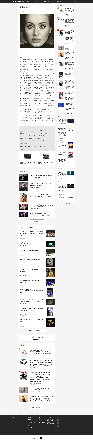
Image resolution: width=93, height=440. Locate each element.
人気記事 (32, 1)
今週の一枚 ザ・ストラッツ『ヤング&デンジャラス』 (32, 144)
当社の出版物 (40, 420)
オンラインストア (41, 422)
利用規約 (21, 432)
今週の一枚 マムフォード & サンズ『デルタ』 (30, 138)
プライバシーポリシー (27, 432)
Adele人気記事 (23, 171)
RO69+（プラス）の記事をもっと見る (36, 330)
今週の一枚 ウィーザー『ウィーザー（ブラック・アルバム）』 (33, 130)
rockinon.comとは (16, 432)
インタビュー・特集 (43, 1)
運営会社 (39, 432)
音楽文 (39, 417)
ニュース (36, 1)
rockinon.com (18, 1)
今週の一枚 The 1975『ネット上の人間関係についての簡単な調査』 (35, 136)
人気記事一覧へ (70, 113)
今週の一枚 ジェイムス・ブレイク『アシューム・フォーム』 (33, 133)
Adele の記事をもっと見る (36, 221)
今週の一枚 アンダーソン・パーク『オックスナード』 (32, 135)
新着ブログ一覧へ (69, 203)
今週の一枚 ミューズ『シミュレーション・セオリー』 (32, 140)
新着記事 (27, 1)
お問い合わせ (34, 432)
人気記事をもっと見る (36, 407)
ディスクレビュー (31, 427)
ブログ (48, 1)
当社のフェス (59, 1)
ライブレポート (30, 425)
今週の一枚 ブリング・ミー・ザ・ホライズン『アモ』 (32, 131)
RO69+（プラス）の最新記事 (26, 227)
